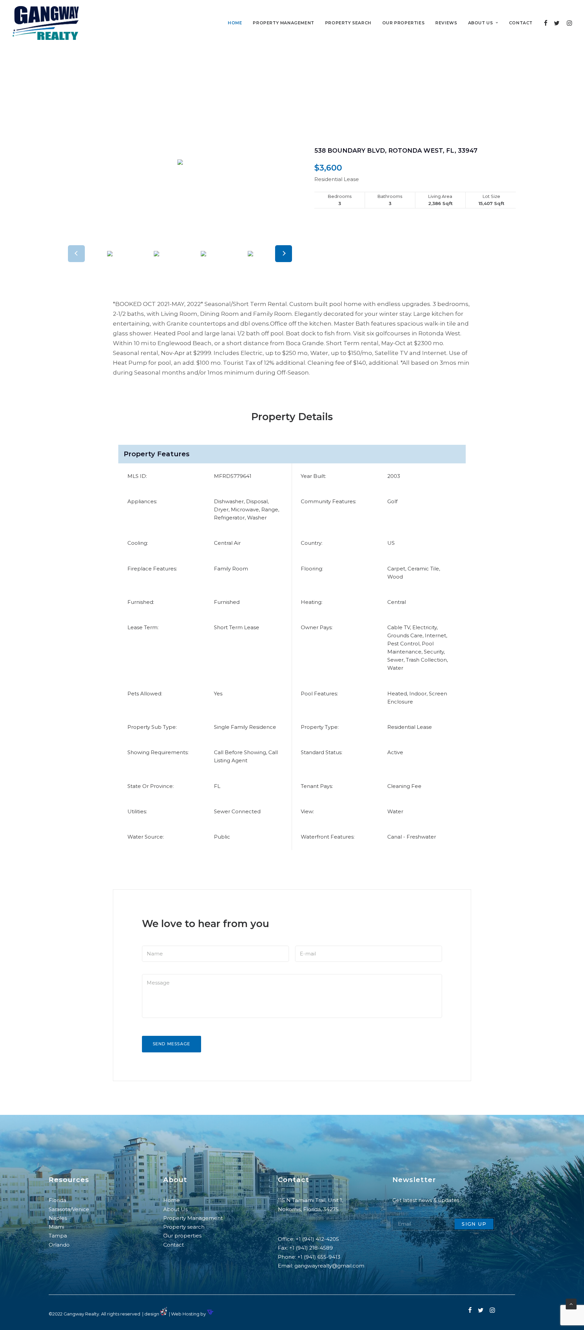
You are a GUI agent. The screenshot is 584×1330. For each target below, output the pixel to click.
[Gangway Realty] (45, 23)
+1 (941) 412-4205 (317, 1239)
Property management (283, 22)
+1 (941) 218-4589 (311, 1248)
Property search (348, 22)
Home (235, 22)
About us (480, 22)
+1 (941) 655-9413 (318, 1257)
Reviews (446, 22)
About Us (175, 1209)
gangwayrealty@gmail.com (329, 1265)
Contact (521, 22)
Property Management (193, 1218)
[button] (283, 253)
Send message (171, 1043)
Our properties (403, 22)
